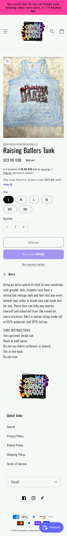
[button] (5, 31)
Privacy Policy (15, 436)
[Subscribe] (55, 482)
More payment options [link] (33, 264)
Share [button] (11, 274)
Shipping (7, 172)
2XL (10, 209)
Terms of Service (17, 463)
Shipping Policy (16, 454)
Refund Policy (15, 445)
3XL (25, 209)
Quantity (8, 219)
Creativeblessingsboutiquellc (29, 530)
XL (47, 199)
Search (11, 426)
